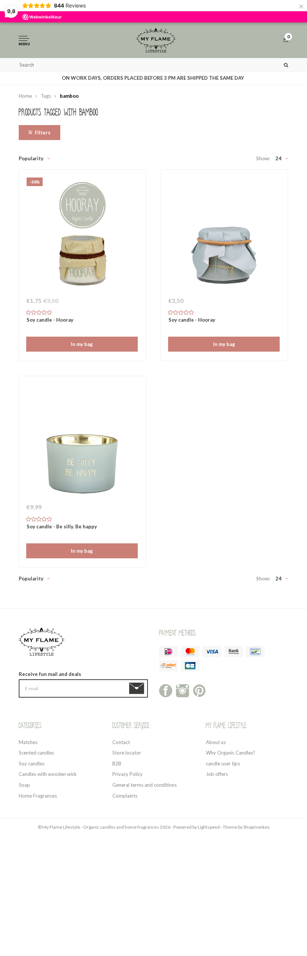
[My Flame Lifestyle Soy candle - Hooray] (224, 235)
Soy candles (32, 764)
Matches (28, 742)
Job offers (217, 774)
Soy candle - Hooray (50, 320)
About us (216, 742)
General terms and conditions (144, 785)
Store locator (126, 753)
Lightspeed (209, 827)
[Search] (286, 64)
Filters (43, 133)
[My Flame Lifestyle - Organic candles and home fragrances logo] (156, 40)
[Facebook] (165, 690)
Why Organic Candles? (230, 753)
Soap (24, 785)
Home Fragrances (38, 796)
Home (25, 96)
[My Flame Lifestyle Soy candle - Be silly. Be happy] (82, 441)
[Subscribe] (138, 688)
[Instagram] (182, 690)
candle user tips (223, 764)
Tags (46, 96)
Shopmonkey (256, 827)
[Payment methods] (168, 651)
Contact (121, 742)
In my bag (82, 344)
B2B (116, 764)
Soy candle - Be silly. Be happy (62, 526)
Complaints (124, 796)
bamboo (69, 96)
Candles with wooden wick (48, 774)
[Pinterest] (199, 690)
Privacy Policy (127, 774)
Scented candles (36, 753)
